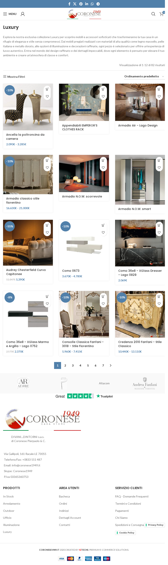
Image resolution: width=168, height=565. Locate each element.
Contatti (64, 525)
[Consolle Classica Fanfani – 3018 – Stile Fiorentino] (84, 314)
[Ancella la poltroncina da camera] (28, 107)
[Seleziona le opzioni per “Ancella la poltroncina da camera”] (47, 89)
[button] (47, 225)
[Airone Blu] (64, 383)
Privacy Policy (155, 524)
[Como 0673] (84, 243)
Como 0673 (70, 271)
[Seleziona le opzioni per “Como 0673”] (103, 225)
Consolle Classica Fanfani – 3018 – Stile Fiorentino (83, 344)
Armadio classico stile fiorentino (22, 200)
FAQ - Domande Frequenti (132, 496)
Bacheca (64, 496)
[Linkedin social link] (86, 4)
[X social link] (75, 4)
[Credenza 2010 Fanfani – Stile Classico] (140, 314)
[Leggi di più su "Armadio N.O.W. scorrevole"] (103, 160)
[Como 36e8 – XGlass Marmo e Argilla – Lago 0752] (28, 314)
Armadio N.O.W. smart (134, 209)
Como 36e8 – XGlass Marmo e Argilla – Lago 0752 (27, 344)
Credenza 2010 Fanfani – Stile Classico (140, 344)
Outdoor (8, 510)
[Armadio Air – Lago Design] (140, 102)
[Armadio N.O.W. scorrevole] (84, 173)
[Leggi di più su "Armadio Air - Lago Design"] (159, 89)
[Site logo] (84, 13)
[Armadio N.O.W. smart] (140, 180)
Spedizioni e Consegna (129, 525)
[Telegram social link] (98, 4)
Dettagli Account (70, 517)
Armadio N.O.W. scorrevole (82, 196)
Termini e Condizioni (128, 503)
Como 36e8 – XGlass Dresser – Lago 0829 (140, 273)
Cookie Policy (126, 532)
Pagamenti (122, 510)
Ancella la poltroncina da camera (25, 137)
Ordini (63, 503)
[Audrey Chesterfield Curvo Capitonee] (28, 243)
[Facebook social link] (69, 4)
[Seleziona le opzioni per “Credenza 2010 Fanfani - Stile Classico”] (159, 296)
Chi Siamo (121, 517)
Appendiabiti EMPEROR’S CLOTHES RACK (79, 127)
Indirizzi (64, 510)
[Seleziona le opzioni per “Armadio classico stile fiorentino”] (47, 160)
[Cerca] (153, 14)
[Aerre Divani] (23, 383)
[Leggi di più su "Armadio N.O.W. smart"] (159, 160)
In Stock (8, 496)
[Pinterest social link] (81, 4)
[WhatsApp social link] (92, 4)
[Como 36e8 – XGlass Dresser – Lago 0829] (140, 243)
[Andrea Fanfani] (145, 383)
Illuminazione (11, 525)
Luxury (7, 531)
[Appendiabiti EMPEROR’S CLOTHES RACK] (84, 102)
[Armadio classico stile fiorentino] (28, 174)
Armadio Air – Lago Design (138, 125)
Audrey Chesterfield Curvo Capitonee (26, 272)
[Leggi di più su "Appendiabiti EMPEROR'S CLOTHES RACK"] (103, 89)
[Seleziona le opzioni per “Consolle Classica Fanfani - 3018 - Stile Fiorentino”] (103, 296)
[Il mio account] (23, 14)
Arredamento (11, 503)
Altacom (104, 383)
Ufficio (7, 517)
